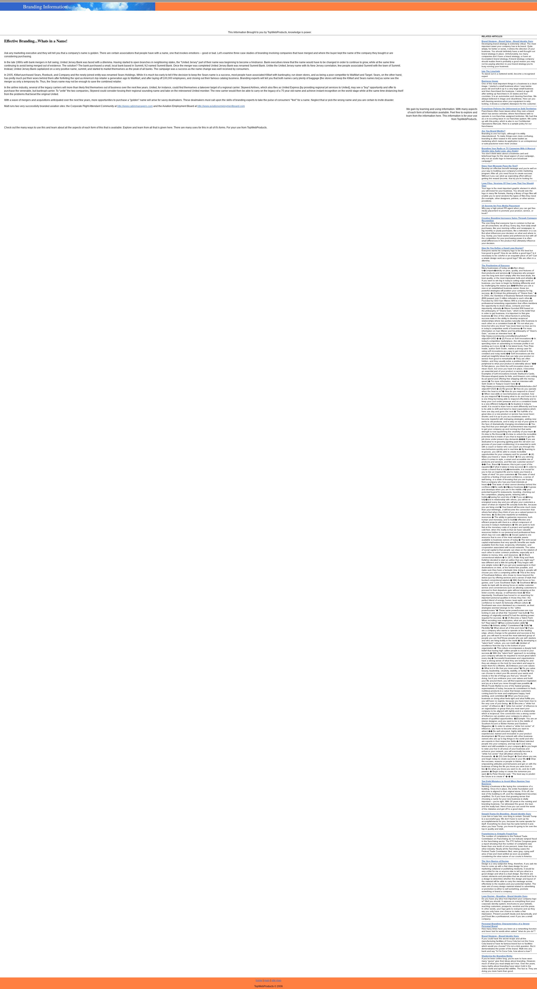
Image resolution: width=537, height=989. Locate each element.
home (259, 980)
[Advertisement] (269, 21)
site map (276, 980)
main (267, 980)
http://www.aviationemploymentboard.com (221, 106)
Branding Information (45, 6)
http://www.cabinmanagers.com (135, 106)
